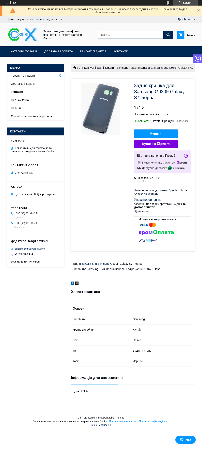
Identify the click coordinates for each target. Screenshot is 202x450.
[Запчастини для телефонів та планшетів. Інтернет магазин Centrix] (23, 41)
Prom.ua (119, 417)
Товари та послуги (23, 75)
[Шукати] (168, 35)
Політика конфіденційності (154, 421)
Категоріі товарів (24, 51)
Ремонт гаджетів (93, 51)
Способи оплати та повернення (31, 116)
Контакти (120, 51)
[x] (77, 283)
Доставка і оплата (58, 51)
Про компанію (20, 100)
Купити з (149, 144)
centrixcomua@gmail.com (30, 248)
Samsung (122, 67)
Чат (188, 439)
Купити (156, 133)
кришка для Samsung (95, 263)
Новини (16, 108)
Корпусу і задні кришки (99, 67)
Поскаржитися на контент (123, 421)
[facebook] (72, 283)
